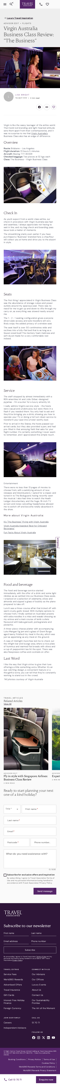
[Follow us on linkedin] (48, 1038)
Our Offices (38, 979)
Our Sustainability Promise (41, 1001)
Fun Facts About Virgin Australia (20, 532)
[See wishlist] (47, 4)
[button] (45, 891)
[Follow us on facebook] (34, 1038)
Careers (8, 1022)
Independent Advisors (15, 1027)
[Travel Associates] (27, 4)
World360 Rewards (13, 979)
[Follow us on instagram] (38, 1038)
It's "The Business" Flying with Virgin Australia (26, 521)
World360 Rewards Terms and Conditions (37, 1067)
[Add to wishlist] (53, 107)
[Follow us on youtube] (53, 1038)
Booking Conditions (17, 1059)
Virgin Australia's (39, 133)
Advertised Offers (13, 984)
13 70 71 (41, 4)
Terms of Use (41, 957)
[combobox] (12, 809)
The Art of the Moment (43, 1008)
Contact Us (37, 995)
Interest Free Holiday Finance (14, 1001)
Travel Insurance (12, 989)
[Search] (11, 4)
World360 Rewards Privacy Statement (39, 1070)
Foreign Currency (12, 1008)
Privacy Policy (17, 960)
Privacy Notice (34, 1059)
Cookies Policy (48, 1063)
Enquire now (46, 1079)
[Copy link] (47, 107)
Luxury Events (39, 984)
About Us (36, 989)
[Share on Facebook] (39, 107)
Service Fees (10, 974)
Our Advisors (38, 974)
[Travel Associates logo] (13, 917)
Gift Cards (9, 995)
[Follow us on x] (43, 1038)
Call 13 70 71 (15, 1079)
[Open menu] (5, 4)
